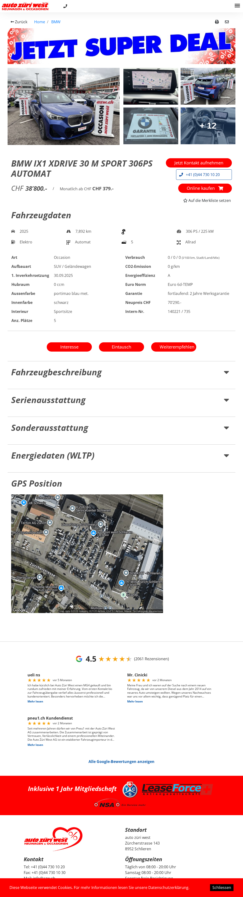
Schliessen (221, 887)
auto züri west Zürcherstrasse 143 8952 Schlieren (142, 843)
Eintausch (121, 347)
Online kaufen (201, 188)
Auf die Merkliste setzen (209, 200)
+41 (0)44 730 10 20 (202, 174)
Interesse (69, 347)
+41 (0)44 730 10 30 (48, 872)
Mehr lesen (35, 701)
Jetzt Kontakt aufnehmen (198, 163)
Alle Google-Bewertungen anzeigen (121, 761)
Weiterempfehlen (177, 347)
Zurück (20, 21)
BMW (56, 21)
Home (39, 21)
